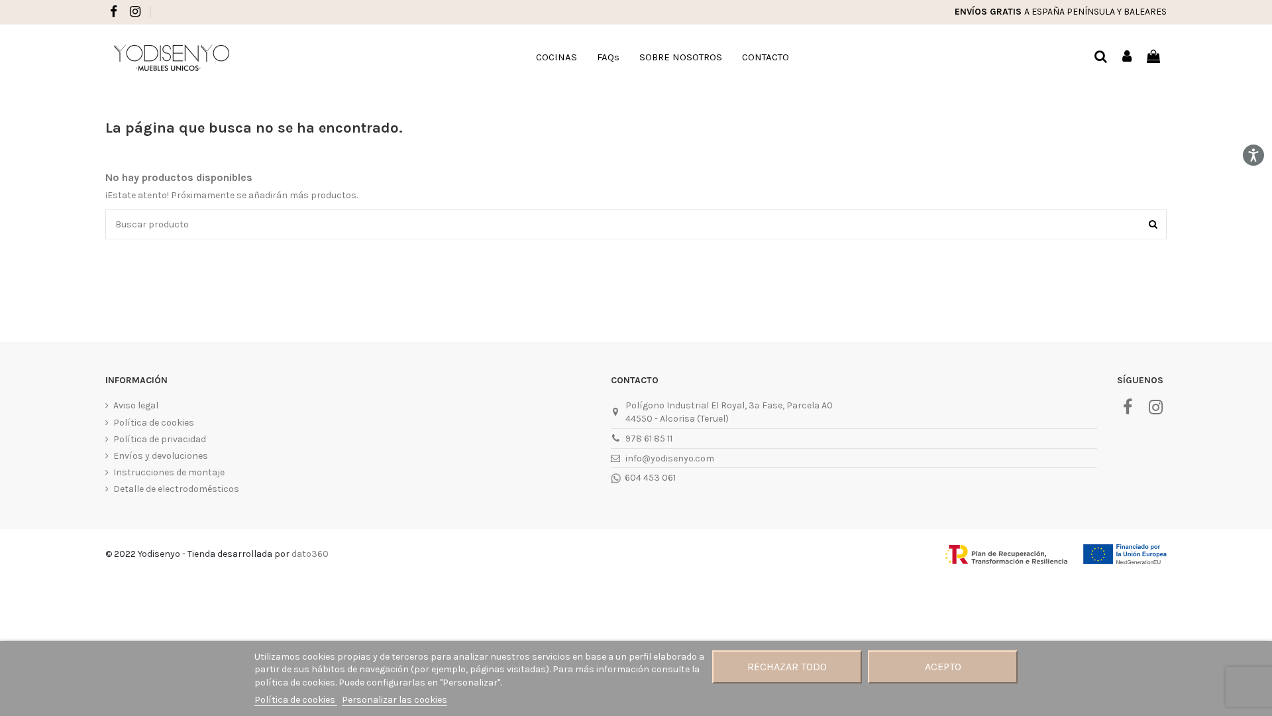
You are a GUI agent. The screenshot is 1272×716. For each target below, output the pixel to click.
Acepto (943, 666)
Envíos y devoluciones (160, 455)
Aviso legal (135, 405)
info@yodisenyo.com (669, 458)
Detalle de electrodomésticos (176, 489)
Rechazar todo (787, 666)
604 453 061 (649, 477)
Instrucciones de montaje (169, 472)
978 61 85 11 (648, 438)
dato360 (310, 554)
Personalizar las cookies (394, 699)
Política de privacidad (159, 439)
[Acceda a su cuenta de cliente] (1127, 57)
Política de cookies (153, 422)
